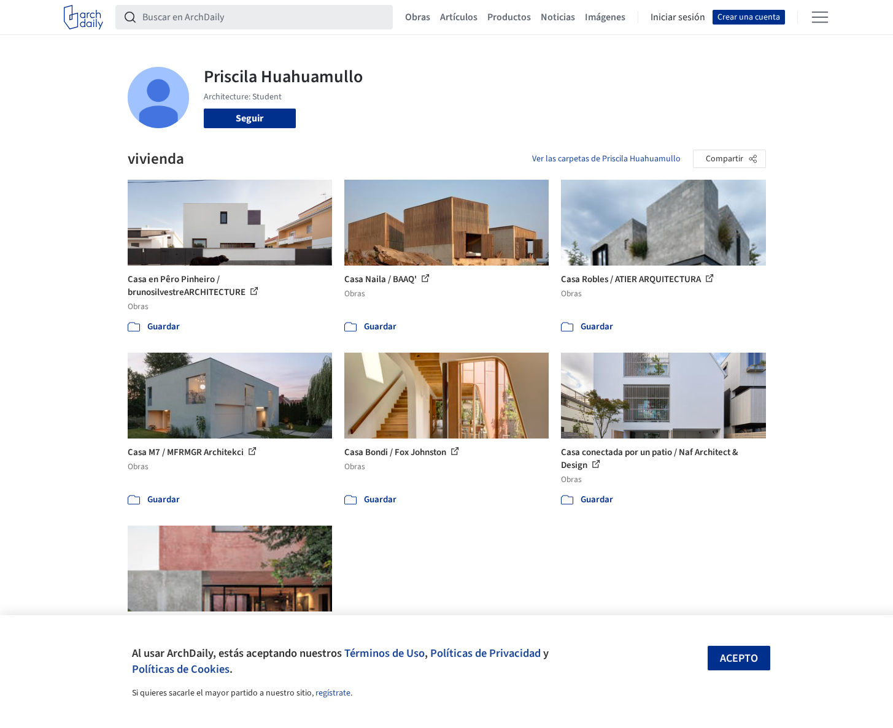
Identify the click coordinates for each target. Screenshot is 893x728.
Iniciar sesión (678, 17)
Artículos (458, 17)
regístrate (332, 693)
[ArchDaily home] (83, 17)
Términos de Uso (384, 653)
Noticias (558, 17)
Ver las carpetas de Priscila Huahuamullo (606, 159)
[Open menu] (820, 17)
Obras (417, 17)
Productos (509, 17)
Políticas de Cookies (181, 669)
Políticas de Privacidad (485, 653)
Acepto (739, 658)
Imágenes (605, 17)
